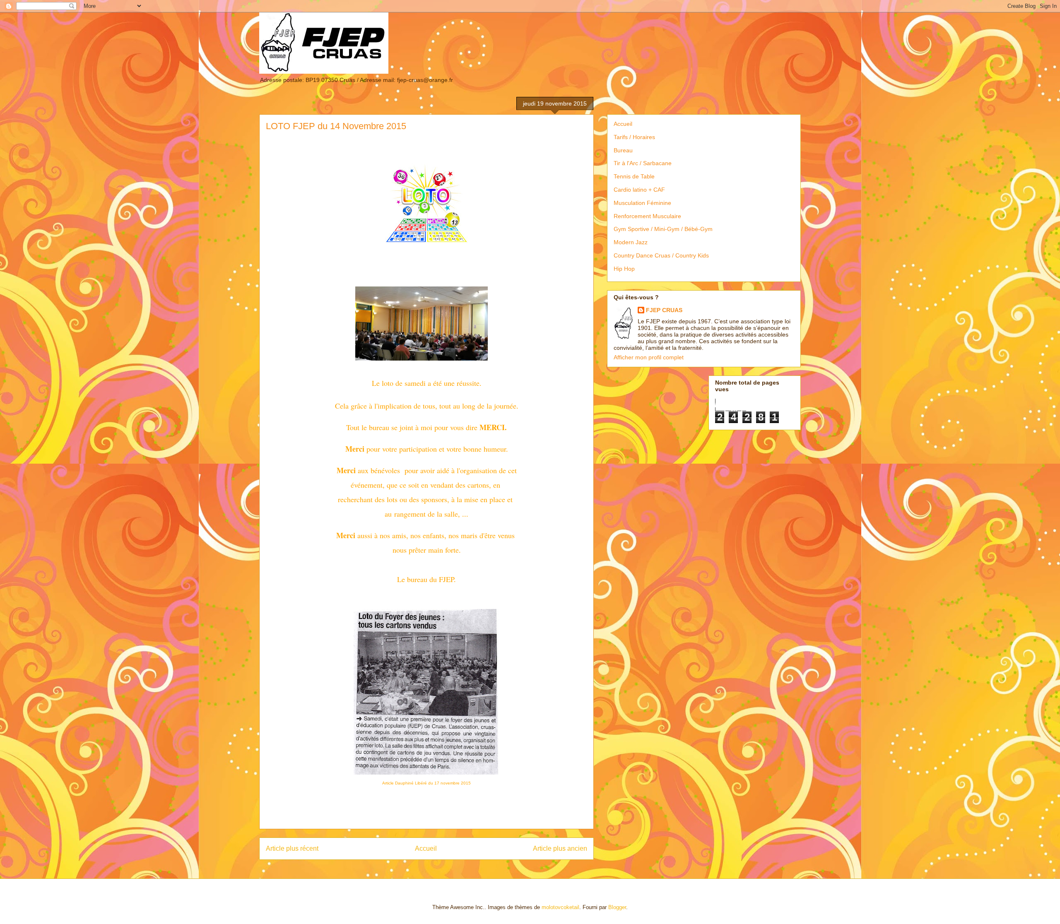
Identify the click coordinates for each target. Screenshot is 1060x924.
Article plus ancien (560, 848)
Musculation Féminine (642, 203)
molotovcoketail (560, 907)
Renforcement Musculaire (647, 216)
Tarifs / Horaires (634, 137)
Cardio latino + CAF (639, 189)
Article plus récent (292, 848)
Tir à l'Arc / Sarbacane (643, 163)
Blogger (617, 907)
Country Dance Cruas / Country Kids (661, 255)
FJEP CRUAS (664, 310)
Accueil (426, 848)
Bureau (623, 150)
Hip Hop (624, 268)
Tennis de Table (634, 176)
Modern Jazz (631, 242)
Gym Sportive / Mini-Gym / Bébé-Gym (663, 229)
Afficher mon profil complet (649, 357)
